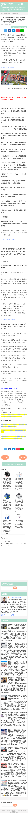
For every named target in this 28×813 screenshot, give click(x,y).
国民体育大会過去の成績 (8, 319)
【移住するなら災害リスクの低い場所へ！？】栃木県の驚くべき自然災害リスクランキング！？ (17, 663)
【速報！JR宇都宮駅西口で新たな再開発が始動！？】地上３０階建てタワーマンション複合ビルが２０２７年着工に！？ (17, 732)
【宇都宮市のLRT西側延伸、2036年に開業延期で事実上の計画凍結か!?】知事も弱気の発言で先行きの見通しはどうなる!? (17, 680)
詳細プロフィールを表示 (7, 615)
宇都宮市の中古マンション (7, 424)
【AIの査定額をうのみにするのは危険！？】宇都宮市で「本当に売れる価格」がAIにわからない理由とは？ (17, 714)
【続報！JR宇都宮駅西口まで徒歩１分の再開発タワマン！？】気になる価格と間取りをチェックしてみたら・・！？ (17, 697)
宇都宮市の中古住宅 (19, 424)
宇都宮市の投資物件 (12, 426)
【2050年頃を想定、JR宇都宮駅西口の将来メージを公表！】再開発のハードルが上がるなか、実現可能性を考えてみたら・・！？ (17, 783)
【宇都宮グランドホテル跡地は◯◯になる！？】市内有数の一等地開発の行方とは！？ (17, 749)
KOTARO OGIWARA (15, 597)
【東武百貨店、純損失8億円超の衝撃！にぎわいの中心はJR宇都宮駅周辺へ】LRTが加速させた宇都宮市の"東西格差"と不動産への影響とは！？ (17, 627)
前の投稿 (23, 457)
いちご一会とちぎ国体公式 (9, 239)
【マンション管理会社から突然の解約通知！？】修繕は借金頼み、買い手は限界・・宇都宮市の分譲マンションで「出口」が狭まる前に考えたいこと (17, 646)
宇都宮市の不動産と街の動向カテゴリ (14, 464)
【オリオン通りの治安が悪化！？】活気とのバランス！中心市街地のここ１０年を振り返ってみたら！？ (17, 765)
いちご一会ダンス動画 (7, 67)
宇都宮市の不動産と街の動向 (19, 27)
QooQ (16, 812)
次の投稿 (5, 457)
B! (13, 30)
